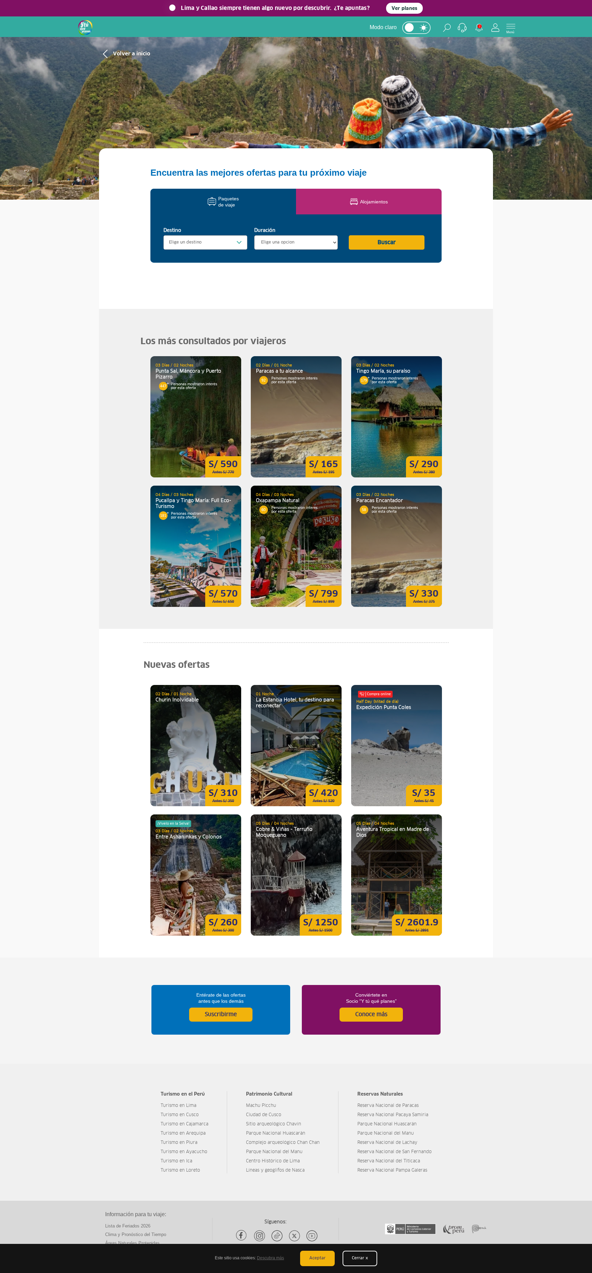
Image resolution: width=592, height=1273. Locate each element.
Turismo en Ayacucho (184, 1152)
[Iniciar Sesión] (495, 27)
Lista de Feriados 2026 (127, 1225)
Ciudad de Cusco (263, 1115)
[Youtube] (312, 1235)
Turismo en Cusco (180, 1115)
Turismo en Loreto (180, 1170)
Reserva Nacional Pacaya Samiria (392, 1115)
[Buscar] (447, 28)
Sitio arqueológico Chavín (273, 1124)
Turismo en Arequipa (183, 1133)
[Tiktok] (277, 1235)
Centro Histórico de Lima (273, 1161)
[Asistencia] (462, 28)
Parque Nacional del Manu (274, 1152)
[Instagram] (259, 1235)
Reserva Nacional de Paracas (388, 1105)
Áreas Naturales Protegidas (132, 1243)
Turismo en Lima (178, 1105)
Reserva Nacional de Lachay (387, 1142)
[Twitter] (294, 1235)
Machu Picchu (261, 1105)
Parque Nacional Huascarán (275, 1133)
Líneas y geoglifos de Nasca (275, 1170)
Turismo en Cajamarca (184, 1124)
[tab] (223, 201)
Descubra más (270, 1258)
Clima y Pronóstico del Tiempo (135, 1234)
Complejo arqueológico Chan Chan (283, 1142)
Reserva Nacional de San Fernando (394, 1152)
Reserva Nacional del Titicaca (388, 1161)
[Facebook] (242, 1235)
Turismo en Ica (176, 1161)
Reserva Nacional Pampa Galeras (392, 1170)
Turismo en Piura (179, 1142)
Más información (195, 416)
